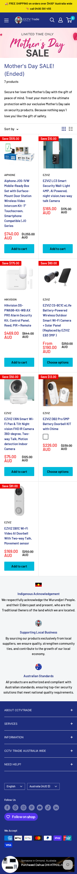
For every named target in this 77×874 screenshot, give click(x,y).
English (11, 786)
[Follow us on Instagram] (24, 808)
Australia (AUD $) (40, 786)
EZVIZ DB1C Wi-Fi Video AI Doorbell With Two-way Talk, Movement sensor (18, 535)
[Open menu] (6, 20)
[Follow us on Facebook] (7, 808)
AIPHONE (9, 175)
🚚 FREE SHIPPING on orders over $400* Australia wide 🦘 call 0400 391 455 (38, 6)
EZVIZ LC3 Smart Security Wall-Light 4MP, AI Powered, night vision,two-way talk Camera (57, 191)
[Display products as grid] (64, 129)
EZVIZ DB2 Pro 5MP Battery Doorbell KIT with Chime (57, 424)
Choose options (57, 362)
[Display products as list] (71, 129)
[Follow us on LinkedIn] (56, 808)
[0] (69, 20)
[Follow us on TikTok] (48, 808)
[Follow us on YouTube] (40, 808)
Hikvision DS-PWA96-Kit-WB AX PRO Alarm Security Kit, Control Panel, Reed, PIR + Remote (18, 315)
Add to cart (19, 249)
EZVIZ (46, 175)
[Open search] (52, 20)
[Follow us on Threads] (15, 808)
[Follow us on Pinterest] (32, 808)
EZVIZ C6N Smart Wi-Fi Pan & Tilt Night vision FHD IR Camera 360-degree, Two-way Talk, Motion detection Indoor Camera (19, 434)
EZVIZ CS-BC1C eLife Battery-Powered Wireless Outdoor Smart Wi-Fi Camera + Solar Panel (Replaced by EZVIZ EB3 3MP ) (57, 320)
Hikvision (10, 299)
